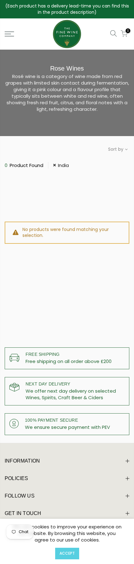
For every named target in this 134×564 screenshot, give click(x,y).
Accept (67, 553)
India (63, 165)
